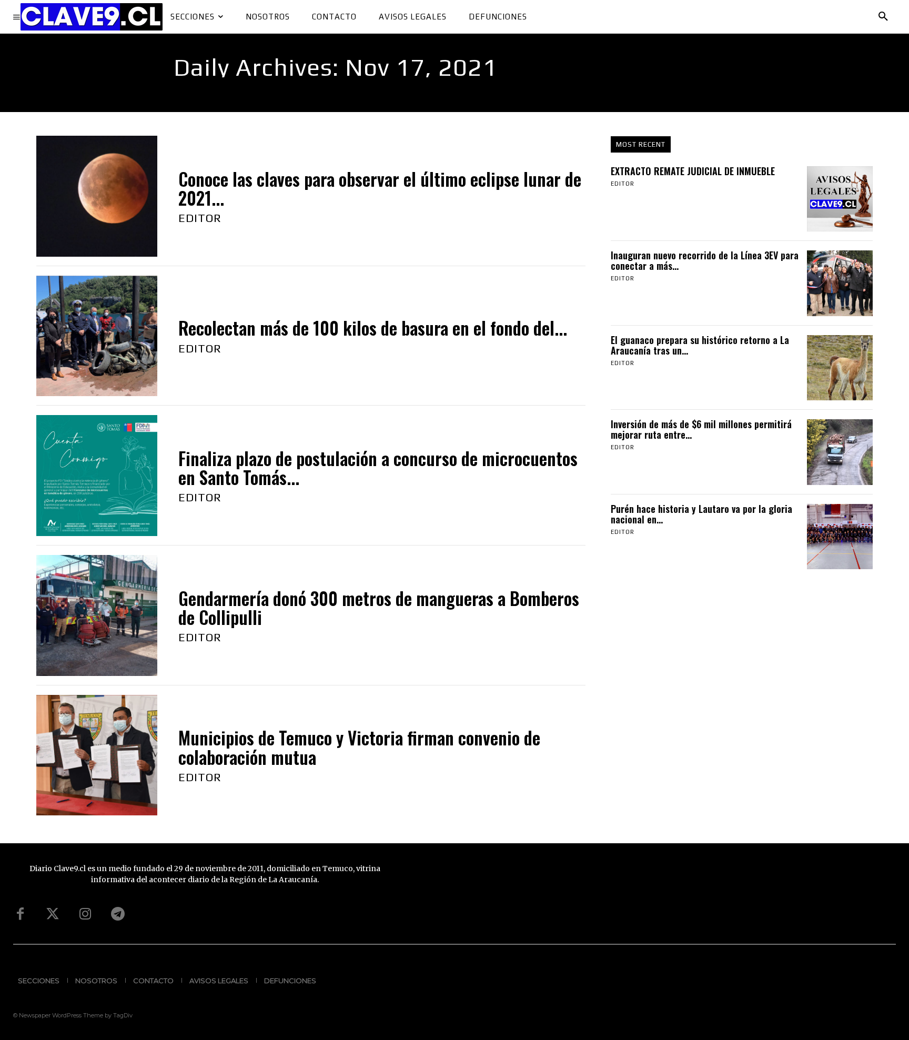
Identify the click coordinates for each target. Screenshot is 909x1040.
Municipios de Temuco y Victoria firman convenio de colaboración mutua (359, 747)
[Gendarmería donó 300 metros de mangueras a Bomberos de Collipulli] (96, 615)
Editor (199, 218)
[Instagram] (85, 914)
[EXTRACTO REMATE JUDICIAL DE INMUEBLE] (839, 198)
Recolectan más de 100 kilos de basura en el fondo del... (372, 328)
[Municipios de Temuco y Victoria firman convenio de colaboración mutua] (96, 755)
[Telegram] (118, 914)
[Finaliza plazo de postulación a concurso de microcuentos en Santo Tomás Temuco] (96, 475)
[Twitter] (52, 914)
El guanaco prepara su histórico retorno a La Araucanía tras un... (700, 345)
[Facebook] (20, 914)
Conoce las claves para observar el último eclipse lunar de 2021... (379, 188)
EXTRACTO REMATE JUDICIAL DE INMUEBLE (693, 171)
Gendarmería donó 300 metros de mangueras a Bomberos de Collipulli (378, 607)
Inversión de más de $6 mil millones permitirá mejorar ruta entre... (701, 429)
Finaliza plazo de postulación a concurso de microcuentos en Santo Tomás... (378, 468)
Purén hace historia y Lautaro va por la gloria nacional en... (701, 514)
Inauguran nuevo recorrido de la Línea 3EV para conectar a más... (705, 260)
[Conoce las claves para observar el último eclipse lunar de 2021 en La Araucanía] (96, 196)
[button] (883, 16)
